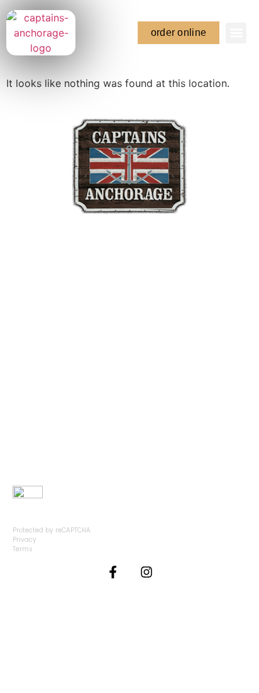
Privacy (24, 539)
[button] (236, 33)
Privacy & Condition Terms (130, 637)
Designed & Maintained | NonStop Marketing (130, 657)
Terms (23, 549)
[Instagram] (146, 572)
